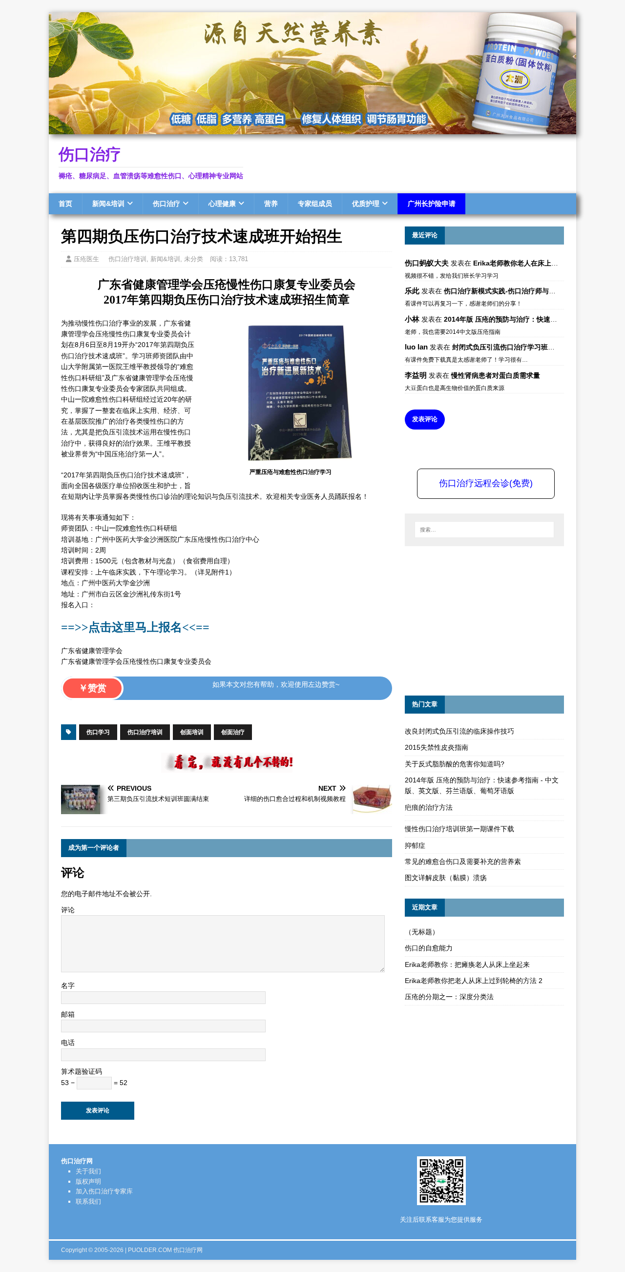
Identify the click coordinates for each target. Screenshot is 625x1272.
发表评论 (425, 419)
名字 (68, 985)
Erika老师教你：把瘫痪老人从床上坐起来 (467, 964)
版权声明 (88, 1181)
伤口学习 (98, 732)
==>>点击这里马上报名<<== (135, 627)
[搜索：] (484, 529)
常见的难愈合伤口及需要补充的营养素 (463, 861)
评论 (68, 910)
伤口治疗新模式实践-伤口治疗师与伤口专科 (510, 291)
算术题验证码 (81, 1071)
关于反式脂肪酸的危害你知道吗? (454, 764)
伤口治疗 (166, 203)
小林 (412, 319)
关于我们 (88, 1171)
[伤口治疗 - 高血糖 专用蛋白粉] (312, 129)
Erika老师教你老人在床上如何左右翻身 (532, 263)
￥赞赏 (92, 688)
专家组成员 (315, 203)
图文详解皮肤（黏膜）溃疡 (446, 878)
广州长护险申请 (432, 203)
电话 (68, 1042)
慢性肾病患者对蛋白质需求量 (495, 375)
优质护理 (365, 203)
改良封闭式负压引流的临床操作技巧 (459, 731)
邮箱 (68, 1014)
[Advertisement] (478, 619)
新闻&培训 (108, 203)
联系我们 (88, 1201)
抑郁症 (415, 845)
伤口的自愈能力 (429, 948)
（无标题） (422, 932)
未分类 (193, 259)
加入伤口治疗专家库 (104, 1191)
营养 (271, 203)
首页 (65, 203)
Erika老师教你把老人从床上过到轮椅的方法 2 (473, 981)
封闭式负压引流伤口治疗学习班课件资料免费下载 (527, 347)
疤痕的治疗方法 (429, 807)
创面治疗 (233, 732)
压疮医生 (86, 259)
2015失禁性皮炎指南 (436, 747)
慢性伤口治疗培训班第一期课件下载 (459, 829)
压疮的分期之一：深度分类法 (449, 997)
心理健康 (222, 203)
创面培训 (192, 732)
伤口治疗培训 (127, 259)
